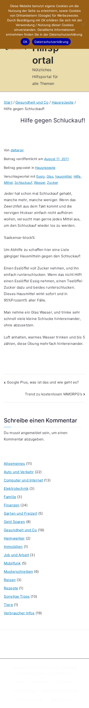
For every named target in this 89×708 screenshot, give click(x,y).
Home (21, 682)
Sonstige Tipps (17, 596)
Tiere (8, 604)
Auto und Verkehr (19, 472)
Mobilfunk (12, 563)
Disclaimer (64, 682)
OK (25, 42)
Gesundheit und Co (20, 530)
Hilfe (77, 176)
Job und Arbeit (16, 555)
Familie (10, 497)
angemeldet (31, 432)
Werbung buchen (30, 699)
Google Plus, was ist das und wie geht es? (43, 382)
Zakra (41, 673)
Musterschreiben (18, 571)
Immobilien (13, 546)
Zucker (52, 182)
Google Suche (61, 699)
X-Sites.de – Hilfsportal (59, 667)
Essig (40, 176)
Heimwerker (14, 538)
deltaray (17, 150)
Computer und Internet (23, 480)
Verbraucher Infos (19, 613)
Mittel (8, 182)
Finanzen (11, 505)
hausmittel (63, 176)
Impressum (41, 682)
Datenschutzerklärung (59, 691)
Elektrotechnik (16, 488)
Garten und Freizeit (20, 513)
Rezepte (11, 588)
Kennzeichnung (24, 691)
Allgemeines (14, 463)
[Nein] (83, 24)
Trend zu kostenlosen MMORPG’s (53, 394)
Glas (50, 176)
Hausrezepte (45, 168)
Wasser (39, 182)
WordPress (62, 673)
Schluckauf (23, 182)
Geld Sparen (14, 521)
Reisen (10, 580)
